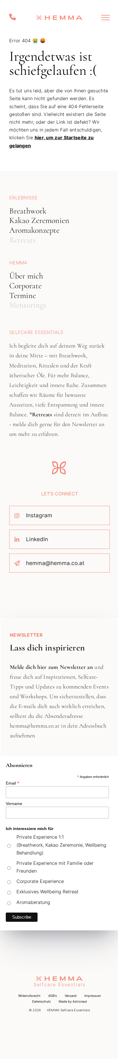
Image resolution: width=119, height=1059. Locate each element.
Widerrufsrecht (29, 996)
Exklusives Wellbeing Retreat (47, 891)
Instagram (39, 515)
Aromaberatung (33, 902)
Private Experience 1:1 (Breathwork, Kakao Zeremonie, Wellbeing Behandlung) (61, 844)
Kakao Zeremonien (39, 220)
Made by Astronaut (73, 1001)
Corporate (25, 286)
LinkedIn (37, 539)
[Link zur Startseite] (59, 17)
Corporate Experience (40, 881)
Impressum (92, 996)
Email (12, 782)
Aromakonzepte (34, 230)
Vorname (14, 803)
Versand (71, 996)
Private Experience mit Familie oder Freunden (55, 867)
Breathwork (28, 211)
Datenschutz (41, 1001)
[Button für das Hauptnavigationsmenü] (105, 17)
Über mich (26, 276)
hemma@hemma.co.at (55, 563)
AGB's (52, 996)
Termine (22, 295)
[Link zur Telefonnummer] (13, 17)
